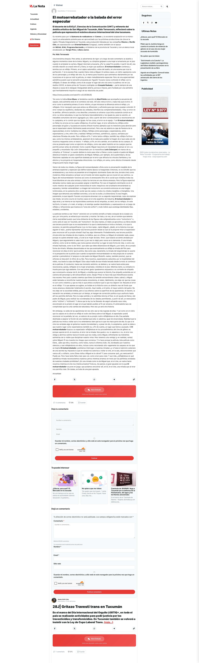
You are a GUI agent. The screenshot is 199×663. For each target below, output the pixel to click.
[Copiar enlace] (134, 379)
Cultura (33, 24)
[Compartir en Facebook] (55, 379)
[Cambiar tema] (167, 6)
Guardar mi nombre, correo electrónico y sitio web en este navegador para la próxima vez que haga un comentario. (94, 442)
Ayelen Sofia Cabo (63, 599)
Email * (56, 555)
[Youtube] (156, 23)
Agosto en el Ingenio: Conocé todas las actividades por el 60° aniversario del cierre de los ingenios (155, 76)
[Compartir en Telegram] (114, 379)
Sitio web (57, 564)
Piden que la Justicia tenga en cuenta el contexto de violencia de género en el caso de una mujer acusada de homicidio (154, 47)
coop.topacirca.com (159, 157)
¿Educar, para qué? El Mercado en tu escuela (62, 489)
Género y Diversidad (38, 34)
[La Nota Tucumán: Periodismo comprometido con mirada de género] (37, 6)
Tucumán (34, 14)
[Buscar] (161, 6)
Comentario (59, 521)
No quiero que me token (91, 488)
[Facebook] (144, 23)
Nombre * (57, 547)
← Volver (58, 5)
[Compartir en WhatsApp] (94, 379)
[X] (148, 22)
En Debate (36, 39)
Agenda (33, 29)
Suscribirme (34, 45)
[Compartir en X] (74, 379)
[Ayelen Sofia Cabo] (54, 600)
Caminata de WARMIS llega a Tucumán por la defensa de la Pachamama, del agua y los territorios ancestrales (123, 491)
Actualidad (34, 19)
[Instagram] (152, 23)
